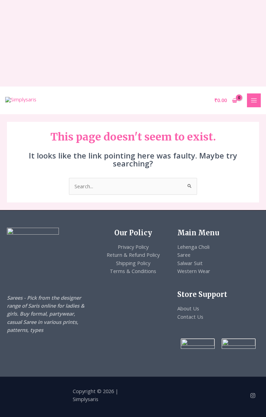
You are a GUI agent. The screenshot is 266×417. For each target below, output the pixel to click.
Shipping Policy (133, 263)
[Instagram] (253, 395)
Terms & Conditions (133, 271)
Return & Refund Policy (133, 254)
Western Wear (193, 271)
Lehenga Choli (193, 246)
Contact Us (190, 316)
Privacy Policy (133, 246)
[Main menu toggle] (254, 100)
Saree (183, 254)
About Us (188, 308)
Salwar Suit (190, 263)
